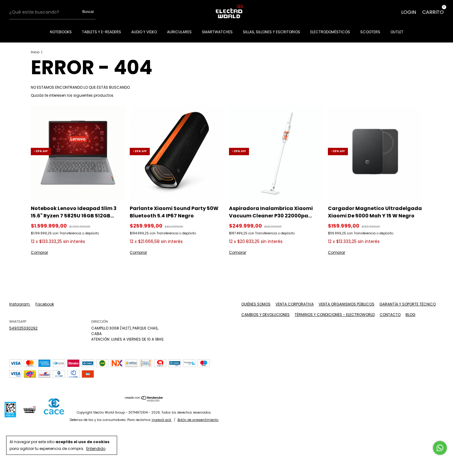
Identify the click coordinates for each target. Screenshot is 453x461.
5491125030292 (23, 328)
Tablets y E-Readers (101, 31)
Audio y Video (144, 31)
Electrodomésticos (330, 31)
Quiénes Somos (256, 304)
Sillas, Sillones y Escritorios (271, 31)
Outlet (396, 31)
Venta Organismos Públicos (346, 304)
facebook (44, 304)
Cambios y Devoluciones (265, 314)
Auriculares (179, 31)
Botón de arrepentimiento (198, 420)
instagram (20, 304)
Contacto (390, 314)
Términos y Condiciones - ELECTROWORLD (335, 314)
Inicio (35, 52)
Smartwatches (217, 31)
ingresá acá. (162, 420)
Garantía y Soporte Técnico (407, 304)
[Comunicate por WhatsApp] (440, 448)
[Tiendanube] (144, 400)
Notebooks (61, 31)
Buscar (88, 12)
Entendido (95, 448)
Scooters (370, 31)
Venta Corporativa (294, 304)
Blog (410, 314)
